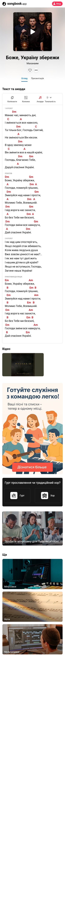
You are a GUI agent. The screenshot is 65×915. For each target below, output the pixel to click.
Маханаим (33, 63)
